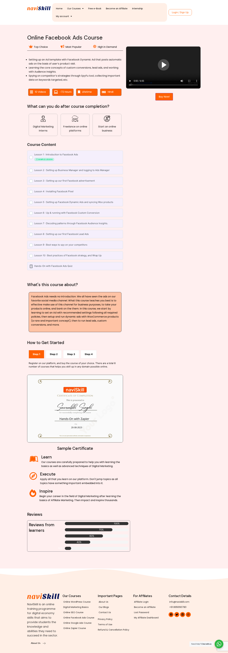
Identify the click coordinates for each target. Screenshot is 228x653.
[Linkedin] (182, 614)
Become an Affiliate (116, 8)
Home (59, 8)
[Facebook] (171, 614)
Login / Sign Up (180, 12)
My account (62, 16)
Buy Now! (164, 96)
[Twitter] (176, 614)
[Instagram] (188, 614)
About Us (36, 643)
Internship (137, 8)
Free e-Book (94, 8)
